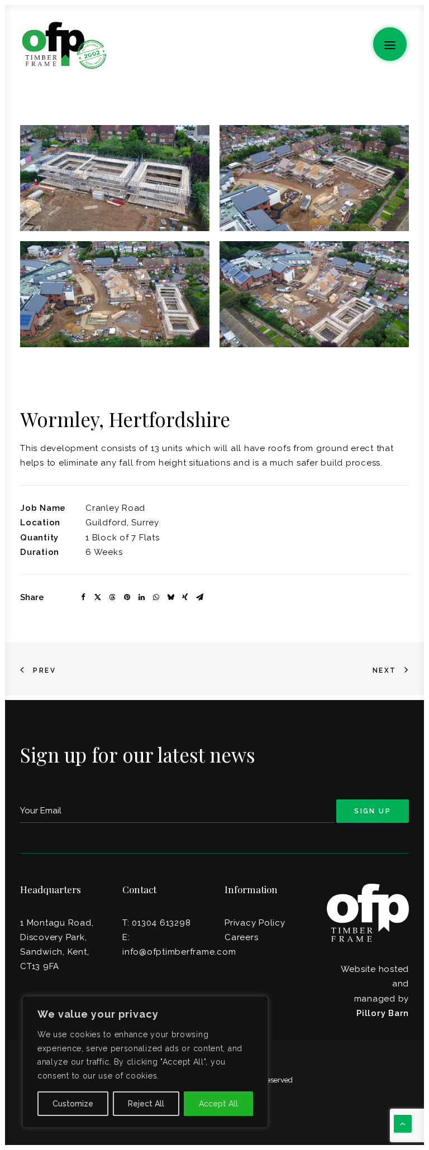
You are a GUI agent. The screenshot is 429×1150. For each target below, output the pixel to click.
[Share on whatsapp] (156, 597)
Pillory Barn (382, 1013)
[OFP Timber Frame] (64, 45)
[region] (145, 1062)
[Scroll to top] (403, 1123)
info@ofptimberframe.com (179, 952)
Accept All (218, 1103)
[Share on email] (199, 597)
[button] (390, 44)
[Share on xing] (185, 597)
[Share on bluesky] (170, 597)
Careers (241, 937)
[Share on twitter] (97, 597)
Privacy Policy (255, 923)
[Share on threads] (112, 597)
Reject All (146, 1103)
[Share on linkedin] (141, 597)
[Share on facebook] (83, 597)
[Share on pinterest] (127, 597)
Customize (73, 1103)
